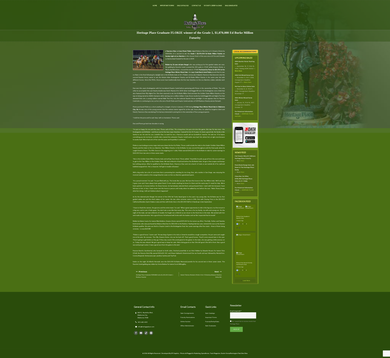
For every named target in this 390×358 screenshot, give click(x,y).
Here (242, 161)
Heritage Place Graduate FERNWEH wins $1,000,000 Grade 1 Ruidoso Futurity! (154, 274)
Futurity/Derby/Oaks (212, 321)
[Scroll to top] (384, 347)
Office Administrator (187, 326)
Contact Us (196, 6)
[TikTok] (146, 333)
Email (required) (236, 311)
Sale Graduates (231, 6)
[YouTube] (141, 333)
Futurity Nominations (187, 317)
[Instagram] (151, 333)
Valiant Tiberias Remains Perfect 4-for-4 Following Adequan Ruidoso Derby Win (201, 274)
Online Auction (185, 321)
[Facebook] (136, 333)
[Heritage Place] (195, 20)
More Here (238, 71)
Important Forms (167, 6)
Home (155, 6)
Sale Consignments (187, 313)
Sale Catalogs (183, 6)
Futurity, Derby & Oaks (213, 6)
